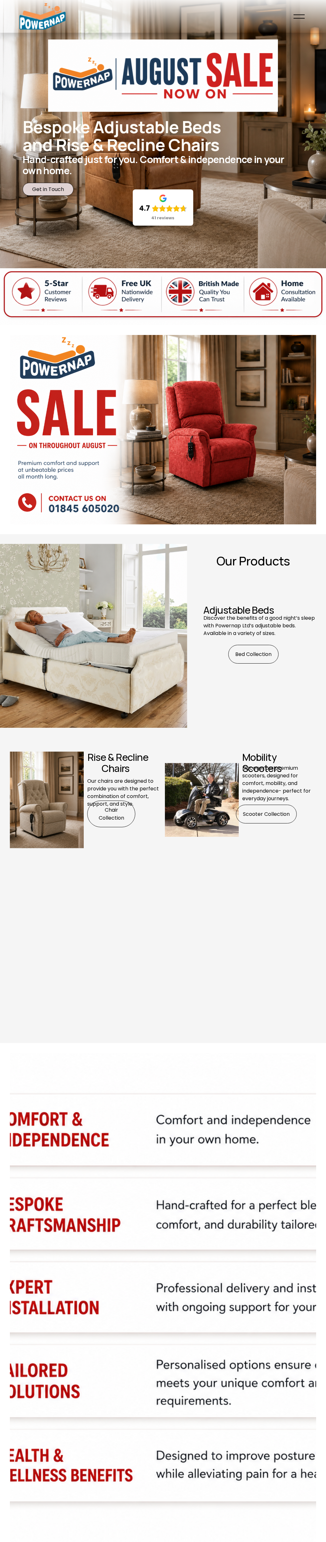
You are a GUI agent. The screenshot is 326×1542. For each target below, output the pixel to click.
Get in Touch (48, 189)
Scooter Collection (266, 814)
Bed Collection (253, 654)
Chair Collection (111, 814)
